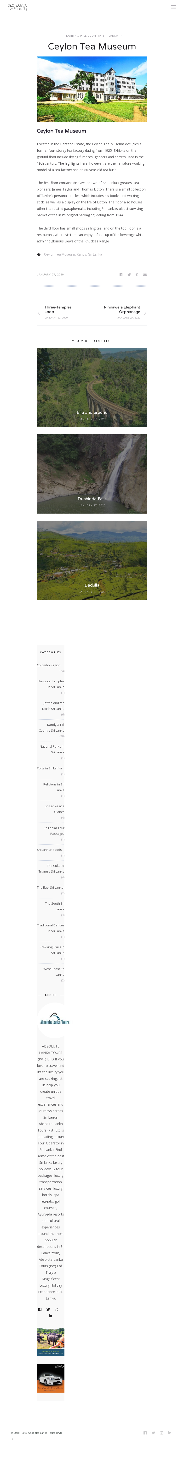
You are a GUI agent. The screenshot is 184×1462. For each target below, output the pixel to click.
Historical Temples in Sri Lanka (51, 684)
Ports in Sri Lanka (49, 768)
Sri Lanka (95, 254)
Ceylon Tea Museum (59, 254)
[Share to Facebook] (121, 275)
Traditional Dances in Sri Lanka (50, 928)
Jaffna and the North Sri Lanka (53, 706)
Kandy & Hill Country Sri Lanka (92, 35)
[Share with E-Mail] (145, 275)
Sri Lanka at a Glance (54, 809)
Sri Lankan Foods (49, 849)
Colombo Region (49, 665)
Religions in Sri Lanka (53, 787)
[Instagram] (57, 1309)
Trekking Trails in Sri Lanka (52, 950)
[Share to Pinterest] (137, 275)
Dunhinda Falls (92, 498)
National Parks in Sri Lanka (52, 749)
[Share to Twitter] (129, 275)
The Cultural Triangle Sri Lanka (51, 868)
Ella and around (92, 412)
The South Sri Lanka (54, 906)
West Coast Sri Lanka (53, 972)
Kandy (81, 254)
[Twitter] (48, 1309)
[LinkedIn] (51, 1316)
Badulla (92, 585)
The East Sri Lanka (50, 887)
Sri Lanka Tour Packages (54, 831)
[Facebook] (40, 1309)
